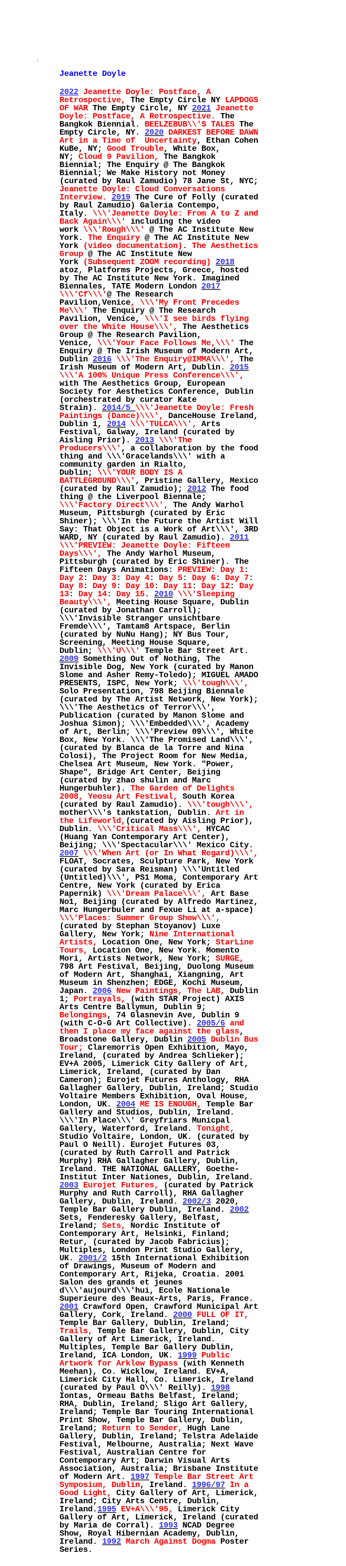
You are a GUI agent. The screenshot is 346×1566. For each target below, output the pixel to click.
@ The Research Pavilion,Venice (116, 298)
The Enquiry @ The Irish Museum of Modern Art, (156, 347)
